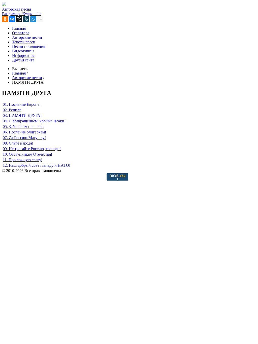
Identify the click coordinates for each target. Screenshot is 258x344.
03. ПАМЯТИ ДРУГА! (22, 115)
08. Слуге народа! (18, 143)
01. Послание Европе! (22, 104)
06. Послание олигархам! (24, 132)
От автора (20, 33)
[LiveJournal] (26, 19)
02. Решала (12, 110)
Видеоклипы (23, 51)
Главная (19, 28)
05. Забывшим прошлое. (23, 126)
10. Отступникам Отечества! (27, 154)
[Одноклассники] (5, 19)
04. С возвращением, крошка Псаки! (34, 121)
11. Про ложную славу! (22, 160)
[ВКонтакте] (12, 19)
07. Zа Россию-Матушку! (24, 137)
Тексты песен (23, 42)
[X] (19, 19)
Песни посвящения (28, 46)
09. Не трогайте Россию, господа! (32, 149)
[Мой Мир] (33, 19)
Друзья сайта (23, 60)
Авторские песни (27, 37)
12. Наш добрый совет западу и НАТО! (36, 165)
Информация (23, 55)
